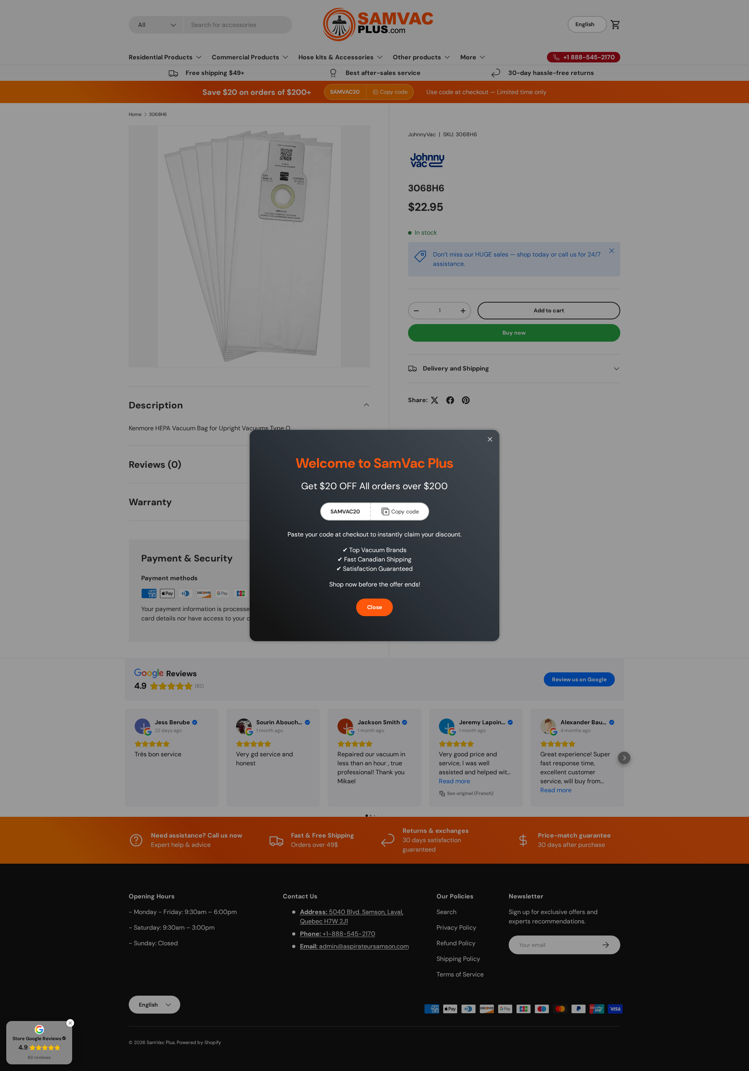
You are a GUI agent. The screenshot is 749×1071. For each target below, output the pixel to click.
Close (374, 607)
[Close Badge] (70, 1023)
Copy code (405, 511)
